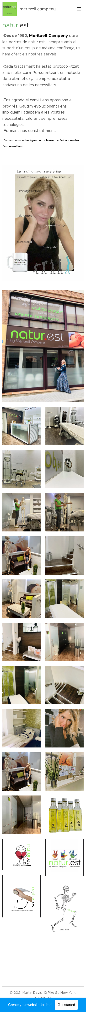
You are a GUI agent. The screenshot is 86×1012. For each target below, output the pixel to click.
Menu (79, 9)
